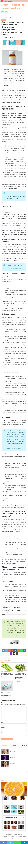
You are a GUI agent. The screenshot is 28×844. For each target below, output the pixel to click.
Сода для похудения (7, 1)
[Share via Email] (14, 653)
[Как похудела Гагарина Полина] (5, 751)
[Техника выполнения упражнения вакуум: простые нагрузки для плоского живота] (21, 807)
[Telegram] (24, 650)
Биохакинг (17, 683)
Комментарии (23, 745)
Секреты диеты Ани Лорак (16, 756)
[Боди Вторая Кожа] (22, 798)
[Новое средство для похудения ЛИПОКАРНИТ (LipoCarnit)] (14, 642)
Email (3, 727)
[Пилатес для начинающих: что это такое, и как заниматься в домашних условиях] (7, 807)
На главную (5, 17)
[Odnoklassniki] (18, 650)
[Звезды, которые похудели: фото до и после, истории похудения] (21, 827)
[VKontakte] (15, 650)
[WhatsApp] (21, 650)
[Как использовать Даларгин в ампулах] (7, 686)
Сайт (2, 732)
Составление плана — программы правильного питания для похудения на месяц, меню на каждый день (20, 676)
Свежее (14, 745)
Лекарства (10, 17)
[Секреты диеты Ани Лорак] (5, 757)
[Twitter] (6, 650)
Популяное (4, 745)
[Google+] (9, 650)
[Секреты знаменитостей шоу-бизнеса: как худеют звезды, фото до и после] (7, 827)
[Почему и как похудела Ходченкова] (21, 822)
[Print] (17, 653)
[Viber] (11, 653)
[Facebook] (3, 650)
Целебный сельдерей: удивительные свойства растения (7, 674)
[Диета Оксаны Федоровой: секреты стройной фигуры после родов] (14, 827)
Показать (15, 48)
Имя (2, 722)
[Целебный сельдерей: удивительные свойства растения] (7, 667)
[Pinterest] (12, 650)
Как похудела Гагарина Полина (17, 749)
